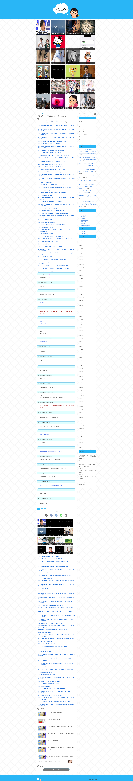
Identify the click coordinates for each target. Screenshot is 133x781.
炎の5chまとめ (84, 221)
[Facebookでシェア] (51, 122)
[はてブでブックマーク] (56, 122)
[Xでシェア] (46, 122)
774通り (82, 213)
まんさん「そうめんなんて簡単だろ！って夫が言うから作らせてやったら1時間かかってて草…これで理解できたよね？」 (87, 151)
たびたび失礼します (85, 215)
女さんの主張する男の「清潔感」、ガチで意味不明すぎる (87, 483)
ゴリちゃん (83, 218)
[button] (66, 122)
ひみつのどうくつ (84, 216)
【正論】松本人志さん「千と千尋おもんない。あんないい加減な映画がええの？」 (87, 186)
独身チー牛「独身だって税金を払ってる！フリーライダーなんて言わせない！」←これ (87, 165)
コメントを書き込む (56, 769)
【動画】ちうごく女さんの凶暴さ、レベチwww (87, 471)
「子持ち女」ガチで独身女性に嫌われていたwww (87, 477)
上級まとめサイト (84, 220)
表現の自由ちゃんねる (85, 225)
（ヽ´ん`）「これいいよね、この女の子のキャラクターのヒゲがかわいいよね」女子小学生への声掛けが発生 (87, 464)
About (95, 777)
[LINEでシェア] (61, 122)
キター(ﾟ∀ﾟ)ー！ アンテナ (86, 233)
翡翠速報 (83, 223)
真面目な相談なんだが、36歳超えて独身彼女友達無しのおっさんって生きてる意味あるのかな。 (87, 457)
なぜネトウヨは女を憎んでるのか (86, 180)
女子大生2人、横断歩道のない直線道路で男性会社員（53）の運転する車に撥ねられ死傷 (87, 159)
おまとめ (83, 231)
